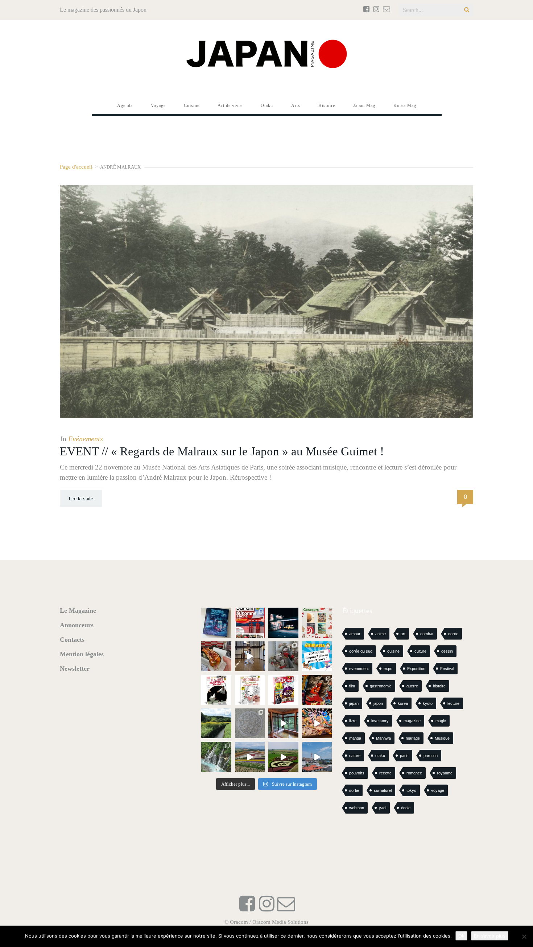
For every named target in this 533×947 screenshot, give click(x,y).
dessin (447, 651)
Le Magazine (78, 610)
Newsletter (75, 668)
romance (414, 773)
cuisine (393, 651)
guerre (412, 686)
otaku (380, 755)
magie (440, 721)
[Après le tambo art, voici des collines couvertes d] (250, 757)
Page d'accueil (76, 167)
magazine (412, 721)
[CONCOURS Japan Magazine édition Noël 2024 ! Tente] (317, 623)
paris (404, 755)
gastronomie (381, 686)
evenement (359, 668)
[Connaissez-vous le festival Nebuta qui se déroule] (317, 723)
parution (430, 755)
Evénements (85, 439)
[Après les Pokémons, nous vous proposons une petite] (250, 723)
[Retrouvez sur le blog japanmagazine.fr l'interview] (283, 623)
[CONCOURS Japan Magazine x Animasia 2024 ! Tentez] (317, 656)
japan (354, 703)
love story (380, 721)
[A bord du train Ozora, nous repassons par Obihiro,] (317, 757)
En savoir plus (489, 936)
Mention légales (82, 654)
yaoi (382, 808)
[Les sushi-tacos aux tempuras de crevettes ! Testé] (216, 656)
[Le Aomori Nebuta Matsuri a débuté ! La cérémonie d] (317, 690)
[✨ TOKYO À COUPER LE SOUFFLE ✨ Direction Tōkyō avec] (216, 623)
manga (355, 738)
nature (354, 755)
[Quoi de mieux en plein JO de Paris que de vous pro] (216, 690)
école (405, 808)
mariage (413, 738)
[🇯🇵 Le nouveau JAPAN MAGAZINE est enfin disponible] (250, 623)
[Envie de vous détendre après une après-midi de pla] (250, 690)
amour (354, 634)
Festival (447, 668)
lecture (453, 703)
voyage (437, 790)
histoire (439, 686)
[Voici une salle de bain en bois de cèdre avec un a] (283, 723)
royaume (445, 773)
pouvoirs (356, 773)
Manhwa (383, 738)
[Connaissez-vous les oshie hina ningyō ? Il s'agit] (283, 656)
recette (385, 773)
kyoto (428, 703)
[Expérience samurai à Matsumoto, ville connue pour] (250, 656)
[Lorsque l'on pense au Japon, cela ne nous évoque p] (216, 757)
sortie (354, 790)
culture (420, 651)
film (352, 686)
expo (388, 668)
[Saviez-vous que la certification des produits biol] (216, 723)
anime (380, 634)
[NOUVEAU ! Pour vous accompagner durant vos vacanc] (283, 690)
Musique (442, 738)
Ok (461, 936)
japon (378, 703)
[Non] (524, 936)
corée (453, 634)
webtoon (356, 808)
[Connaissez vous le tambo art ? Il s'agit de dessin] (283, 757)
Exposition (416, 668)
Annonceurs (77, 625)
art (403, 634)
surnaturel (383, 790)
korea (403, 703)
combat (426, 634)
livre (352, 721)
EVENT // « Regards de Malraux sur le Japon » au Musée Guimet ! (222, 451)
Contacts (72, 639)
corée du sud (360, 651)
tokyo (411, 790)
